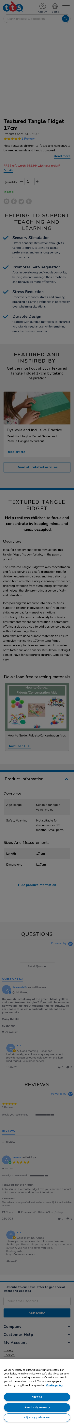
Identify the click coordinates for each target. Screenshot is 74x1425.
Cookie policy (54, 1385)
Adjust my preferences (37, 1417)
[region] (37, 1392)
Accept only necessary (37, 1407)
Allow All (37, 1397)
